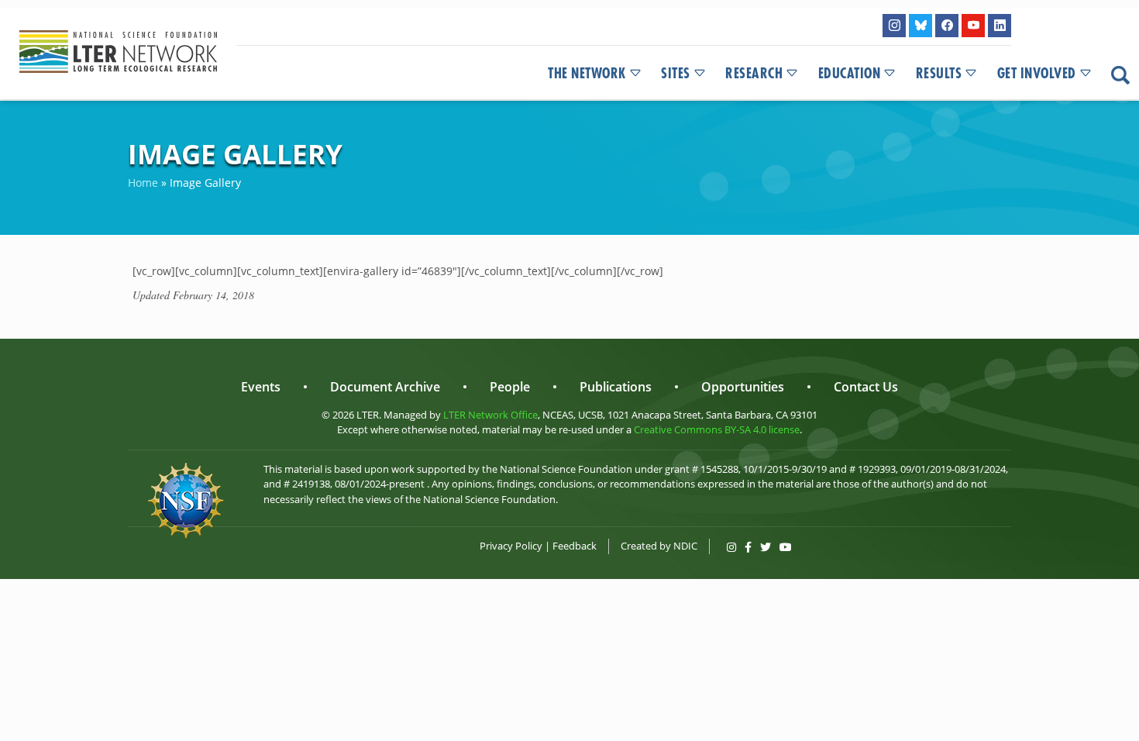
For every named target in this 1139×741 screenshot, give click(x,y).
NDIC (685, 546)
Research (754, 74)
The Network (587, 74)
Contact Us (866, 386)
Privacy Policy (511, 546)
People (510, 386)
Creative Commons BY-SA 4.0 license (717, 429)
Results (939, 74)
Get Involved (1036, 74)
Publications (616, 386)
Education (849, 74)
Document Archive (385, 386)
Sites (675, 74)
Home (143, 182)
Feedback (574, 546)
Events (260, 386)
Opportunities (742, 386)
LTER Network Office (490, 415)
